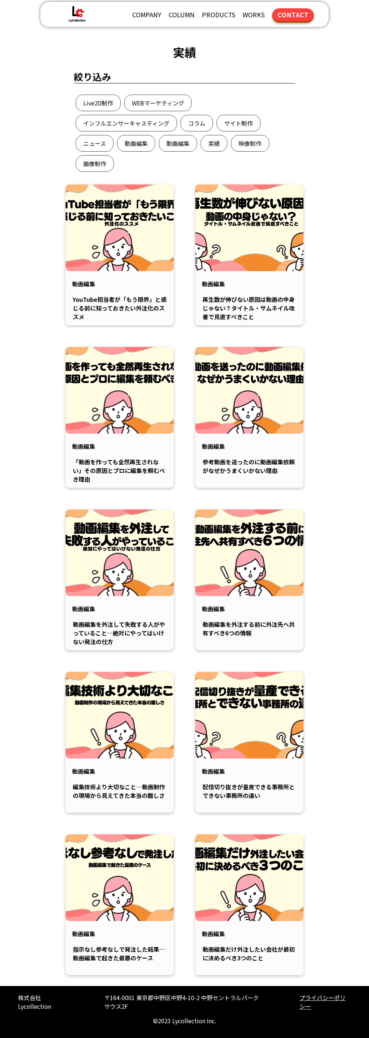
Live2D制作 (98, 103)
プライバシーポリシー (322, 1002)
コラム (196, 123)
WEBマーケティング (158, 103)
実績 (214, 143)
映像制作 (250, 143)
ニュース (94, 143)
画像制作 (94, 163)
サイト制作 (238, 123)
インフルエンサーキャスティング (126, 123)
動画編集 (136, 143)
